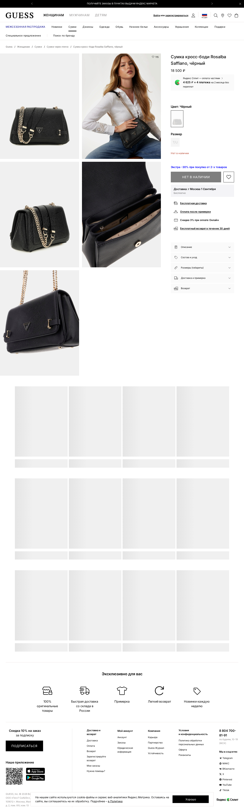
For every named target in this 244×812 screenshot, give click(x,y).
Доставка (92, 740)
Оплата (91, 745)
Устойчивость (156, 753)
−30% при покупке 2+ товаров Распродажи (122, 3)
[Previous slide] (32, 3)
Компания (154, 730)
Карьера (152, 737)
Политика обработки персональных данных (191, 742)
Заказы (121, 742)
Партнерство (155, 742)
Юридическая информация (125, 749)
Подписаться (24, 746)
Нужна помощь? (96, 771)
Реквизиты (185, 755)
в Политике (115, 801)
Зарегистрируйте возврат (96, 758)
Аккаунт (122, 737)
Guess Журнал (156, 747)
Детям (101, 15)
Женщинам (53, 15)
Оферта (183, 749)
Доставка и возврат (93, 732)
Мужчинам (79, 15)
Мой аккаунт (125, 730)
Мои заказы (93, 765)
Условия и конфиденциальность (193, 732)
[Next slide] (212, 3)
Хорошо (190, 799)
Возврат (91, 751)
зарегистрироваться (176, 15)
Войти (156, 15)
